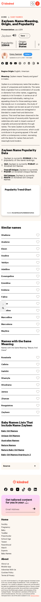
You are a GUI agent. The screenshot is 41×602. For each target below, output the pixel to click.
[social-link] (5, 489)
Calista (4, 364)
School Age (6, 539)
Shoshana (6, 385)
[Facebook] (2, 63)
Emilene (5, 290)
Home (4, 17)
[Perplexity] (29, 63)
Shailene (5, 235)
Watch (4, 548)
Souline (5, 256)
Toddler (4, 533)
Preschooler (6, 536)
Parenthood (6, 545)
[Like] (38, 235)
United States (22, 45)
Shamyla (5, 378)
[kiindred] (7, 3)
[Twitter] (6, 63)
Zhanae (5, 399)
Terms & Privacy (7, 575)
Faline (4, 297)
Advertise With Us (8, 570)
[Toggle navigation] (37, 3)
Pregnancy (5, 527)
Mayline (5, 331)
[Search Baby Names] (3, 308)
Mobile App (6, 567)
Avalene (5, 242)
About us (5, 564)
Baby (3, 530)
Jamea (4, 392)
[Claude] (38, 63)
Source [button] (6, 466)
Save (23, 36)
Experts (4, 551)
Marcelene (6, 324)
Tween (4, 542)
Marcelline (6, 317)
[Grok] (24, 63)
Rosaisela (6, 357)
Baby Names (6, 554)
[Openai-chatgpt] (20, 63)
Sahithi (5, 371)
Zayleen (5, 412)
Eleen (4, 249)
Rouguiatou (7, 405)
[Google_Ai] (33, 63)
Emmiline (5, 283)
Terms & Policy (34, 595)
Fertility (4, 524)
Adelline (5, 269)
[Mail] (15, 63)
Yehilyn (5, 263)
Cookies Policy (7, 573)
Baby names (17, 17)
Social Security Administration (23, 213)
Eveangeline (7, 276)
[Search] (33, 3)
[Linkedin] (11, 63)
